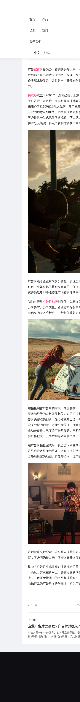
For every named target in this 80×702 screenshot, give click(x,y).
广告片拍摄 (50, 301)
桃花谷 (32, 95)
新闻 (45, 30)
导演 (32, 30)
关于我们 (35, 41)
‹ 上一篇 (32, 604)
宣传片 (38, 69)
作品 (45, 19)
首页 (32, 19)
